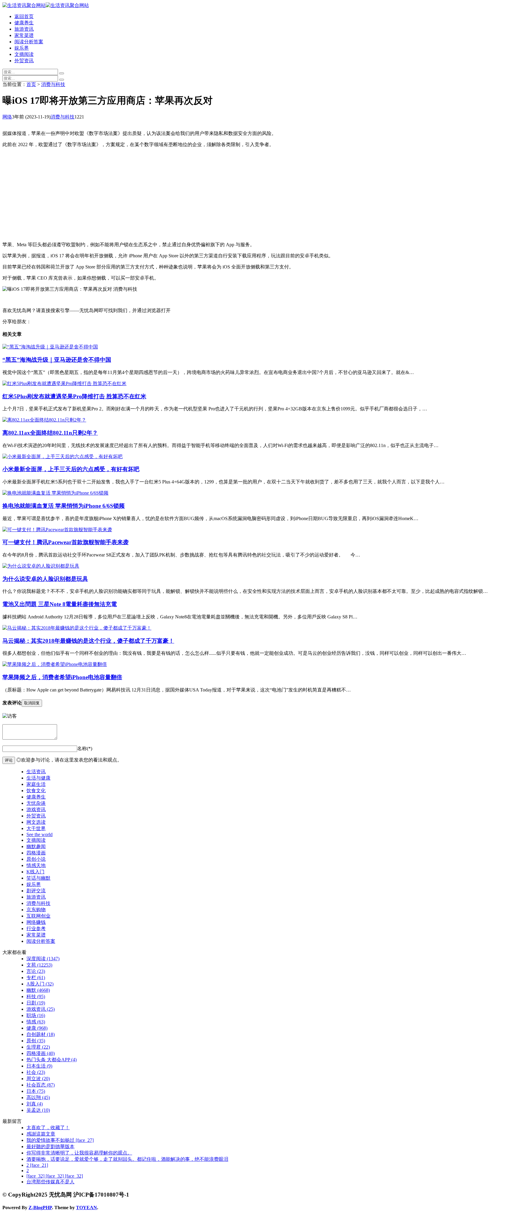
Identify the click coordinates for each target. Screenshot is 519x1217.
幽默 (38, 990)
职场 (35, 1015)
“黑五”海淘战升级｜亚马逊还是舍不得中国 (56, 360)
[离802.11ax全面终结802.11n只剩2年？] (44, 419)
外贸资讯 (24, 60)
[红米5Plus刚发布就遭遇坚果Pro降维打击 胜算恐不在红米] (64, 383)
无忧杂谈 (36, 803)
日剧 (35, 1002)
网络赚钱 (36, 922)
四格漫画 (36, 852)
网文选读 (36, 822)
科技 (35, 996)
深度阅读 (42, 958)
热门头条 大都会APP (51, 1059)
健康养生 (24, 22)
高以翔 (38, 1097)
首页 (31, 84)
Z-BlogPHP (40, 1207)
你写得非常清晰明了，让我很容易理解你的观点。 (79, 1152)
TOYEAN (86, 1207)
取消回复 (32, 703)
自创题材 (40, 1034)
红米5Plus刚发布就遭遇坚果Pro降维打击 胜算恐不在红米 (74, 396)
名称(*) (84, 748)
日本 (35, 1091)
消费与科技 (53, 84)
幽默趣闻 (36, 846)
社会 (35, 1072)
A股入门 (39, 983)
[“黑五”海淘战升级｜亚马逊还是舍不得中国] (50, 346)
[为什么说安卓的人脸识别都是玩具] (40, 566)
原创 (35, 1040)
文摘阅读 (24, 54)
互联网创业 (38, 915)
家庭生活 (36, 784)
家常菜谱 (24, 35)
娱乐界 (21, 48)
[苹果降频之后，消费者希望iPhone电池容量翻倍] (54, 664)
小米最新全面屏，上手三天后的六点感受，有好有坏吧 (70, 469)
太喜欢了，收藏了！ (48, 1127)
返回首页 (24, 16)
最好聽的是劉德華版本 (50, 1146)
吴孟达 (38, 1110)
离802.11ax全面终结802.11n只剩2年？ (50, 433)
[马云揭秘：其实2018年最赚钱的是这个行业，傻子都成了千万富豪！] (76, 627)
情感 (35, 1021)
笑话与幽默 (38, 878)
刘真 (34, 1103)
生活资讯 (36, 771)
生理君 (38, 1047)
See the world (39, 834)
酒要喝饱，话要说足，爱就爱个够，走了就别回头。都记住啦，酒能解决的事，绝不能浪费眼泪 (127, 1159)
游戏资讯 (36, 809)
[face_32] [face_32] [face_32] (54, 1176)
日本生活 (39, 1065)
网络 (7, 116)
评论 (9, 760)
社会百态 (40, 1084)
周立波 (38, 1078)
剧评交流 (36, 890)
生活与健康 (38, 777)
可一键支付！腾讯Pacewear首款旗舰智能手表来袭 (65, 542)
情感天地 (36, 865)
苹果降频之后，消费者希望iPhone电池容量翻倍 (62, 677)
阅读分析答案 (28, 41)
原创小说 (36, 859)
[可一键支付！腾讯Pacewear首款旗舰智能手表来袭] (57, 529)
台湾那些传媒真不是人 (50, 1181)
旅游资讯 (24, 29)
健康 (36, 1028)
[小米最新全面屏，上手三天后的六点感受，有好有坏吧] (62, 456)
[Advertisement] (182, 195)
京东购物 (36, 909)
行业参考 (36, 928)
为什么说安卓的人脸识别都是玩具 (45, 579)
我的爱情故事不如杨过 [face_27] (60, 1140)
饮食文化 (36, 790)
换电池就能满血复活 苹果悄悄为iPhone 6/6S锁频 (63, 506)
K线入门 (35, 871)
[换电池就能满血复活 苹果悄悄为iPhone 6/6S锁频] (55, 492)
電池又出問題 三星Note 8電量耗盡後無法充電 (59, 604)
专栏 (35, 977)
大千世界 (36, 828)
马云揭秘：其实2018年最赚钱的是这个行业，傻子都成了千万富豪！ (88, 641)
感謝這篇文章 (40, 1133)
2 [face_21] (37, 1165)
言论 (35, 971)
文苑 (39, 964)
